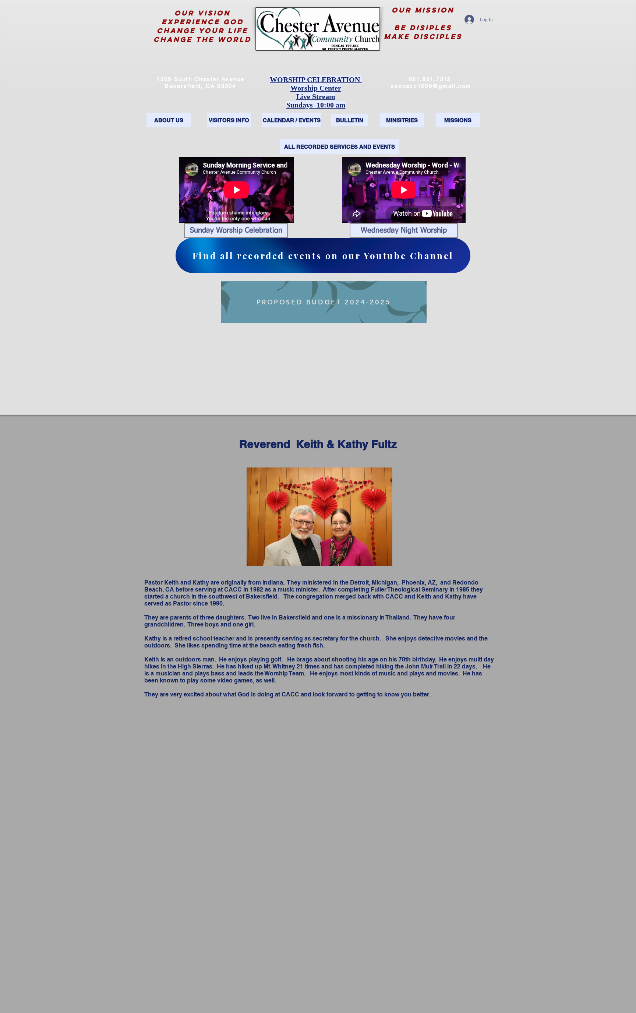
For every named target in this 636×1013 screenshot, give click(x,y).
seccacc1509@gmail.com (431, 86)
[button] (236, 230)
